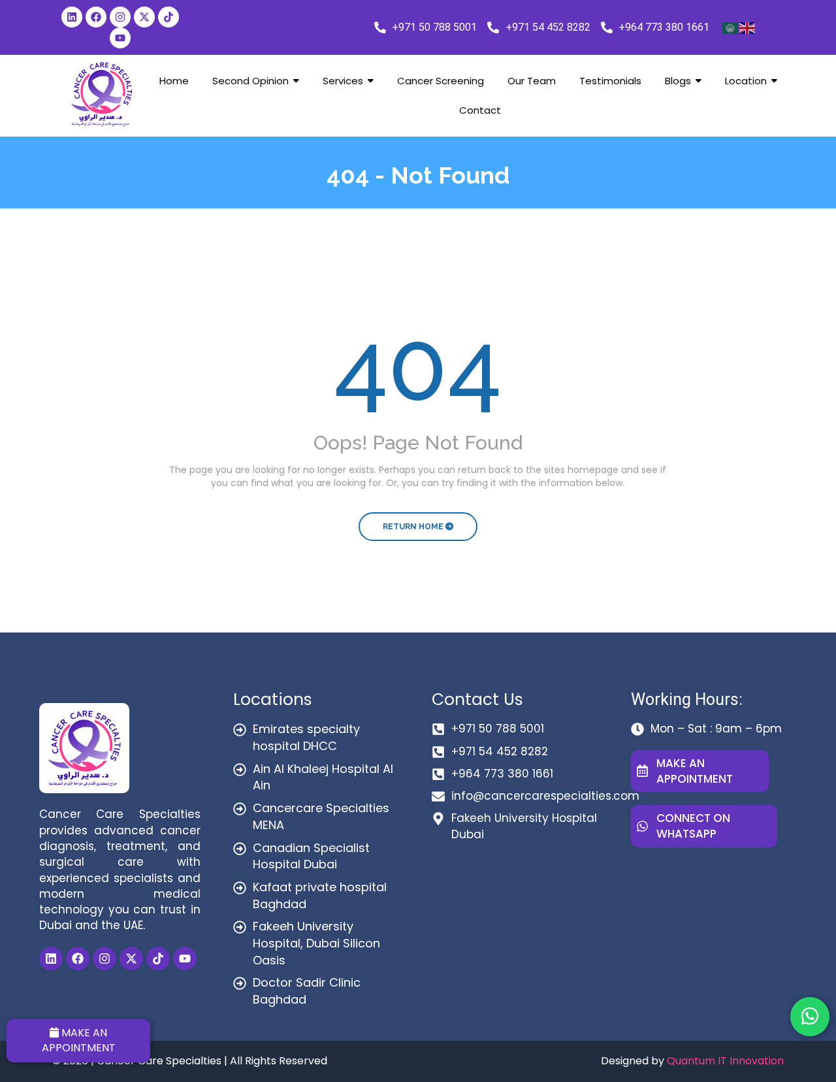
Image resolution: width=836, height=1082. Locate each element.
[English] (747, 27)
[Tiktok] (168, 17)
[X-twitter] (144, 17)
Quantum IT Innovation (725, 1060)
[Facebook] (96, 17)
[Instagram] (120, 17)
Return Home (414, 526)
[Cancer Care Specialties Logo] (102, 94)
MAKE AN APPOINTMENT (79, 1040)
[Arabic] (730, 27)
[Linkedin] (71, 17)
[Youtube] (120, 37)
